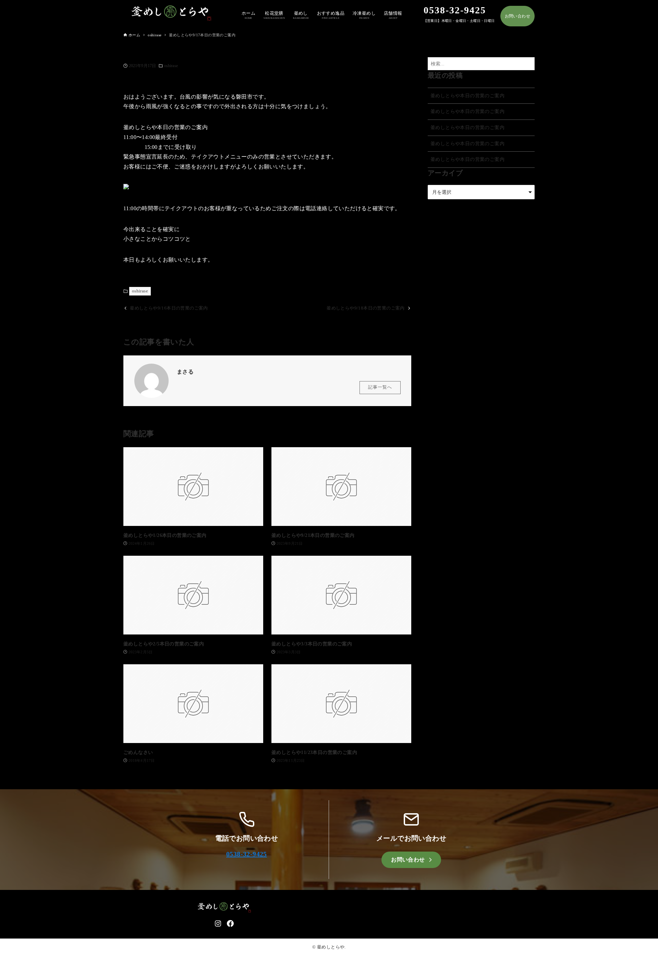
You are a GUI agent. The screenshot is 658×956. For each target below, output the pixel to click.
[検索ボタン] (528, 64)
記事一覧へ (380, 387)
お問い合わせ (517, 16)
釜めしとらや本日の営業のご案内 (467, 95)
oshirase (171, 65)
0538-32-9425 (246, 854)
